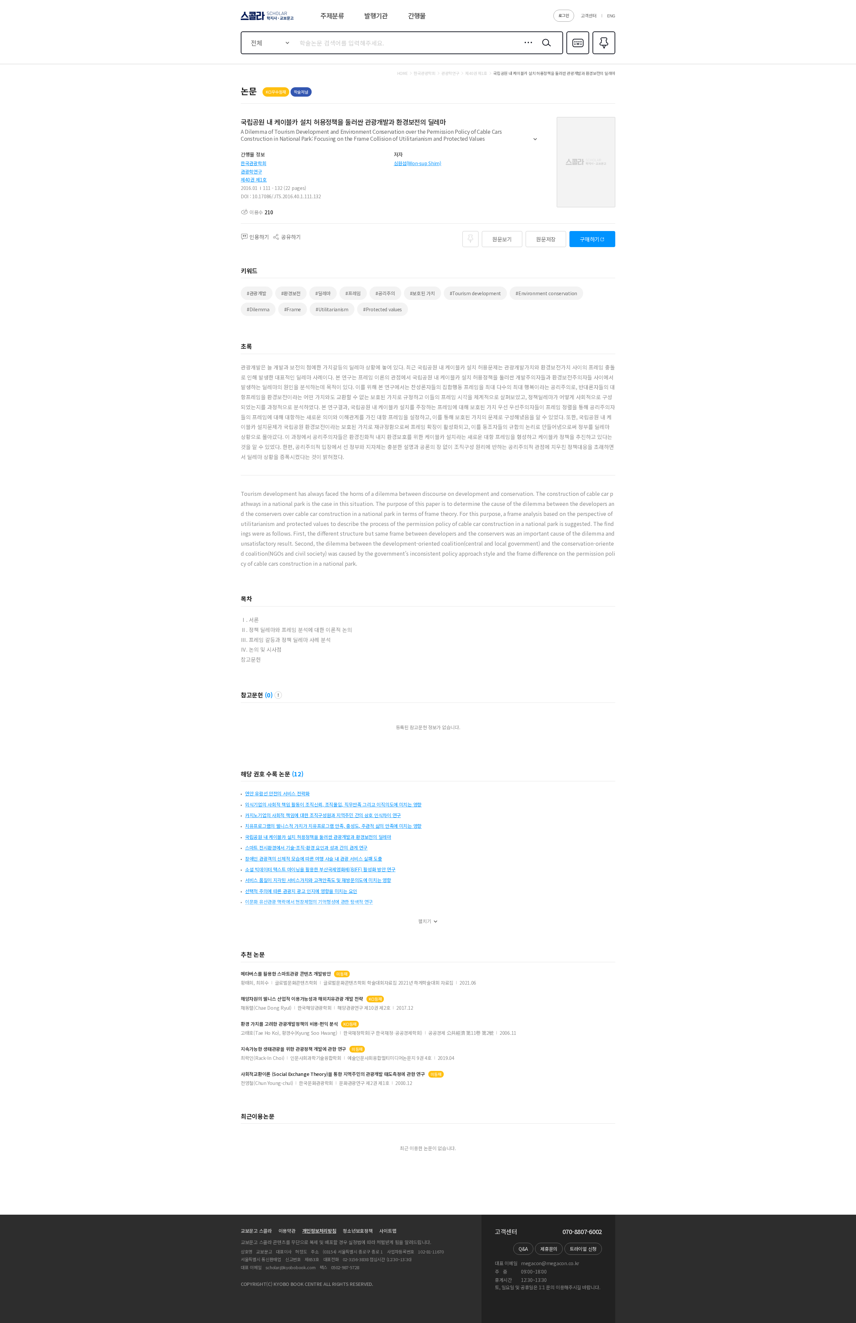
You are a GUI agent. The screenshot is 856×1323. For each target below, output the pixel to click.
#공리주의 (385, 293)
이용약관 (287, 1230)
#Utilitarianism (332, 309)
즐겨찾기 (603, 53)
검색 (545, 47)
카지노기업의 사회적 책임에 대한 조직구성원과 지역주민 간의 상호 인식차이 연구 (323, 815)
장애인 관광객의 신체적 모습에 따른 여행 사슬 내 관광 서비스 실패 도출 (313, 858)
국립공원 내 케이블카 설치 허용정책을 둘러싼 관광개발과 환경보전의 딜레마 (318, 837)
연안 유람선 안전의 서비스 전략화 (277, 793)
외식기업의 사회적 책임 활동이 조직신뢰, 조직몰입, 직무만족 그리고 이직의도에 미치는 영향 (333, 804)
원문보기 (502, 239)
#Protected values (382, 309)
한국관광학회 (253, 163)
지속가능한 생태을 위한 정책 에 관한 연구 (293, 1049)
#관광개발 (256, 293)
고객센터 (589, 15)
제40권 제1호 (254, 179)
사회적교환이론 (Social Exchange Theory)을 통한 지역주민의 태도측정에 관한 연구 (333, 1074)
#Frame (292, 309)
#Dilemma (258, 309)
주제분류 (332, 15)
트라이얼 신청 (583, 1248)
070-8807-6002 (582, 1231)
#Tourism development (475, 293)
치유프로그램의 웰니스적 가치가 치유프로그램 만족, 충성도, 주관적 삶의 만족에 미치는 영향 (333, 825)
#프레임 (353, 293)
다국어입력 (577, 53)
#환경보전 (291, 293)
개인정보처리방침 (319, 1230)
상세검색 (526, 47)
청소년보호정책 (357, 1230)
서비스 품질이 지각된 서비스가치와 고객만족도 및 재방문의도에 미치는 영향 (318, 880)
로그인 (563, 15)
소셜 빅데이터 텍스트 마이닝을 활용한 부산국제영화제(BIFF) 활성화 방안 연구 (320, 869)
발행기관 (376, 15)
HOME (402, 73)
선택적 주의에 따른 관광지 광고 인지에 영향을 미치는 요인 (301, 891)
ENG (611, 15)
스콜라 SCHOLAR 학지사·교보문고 (267, 19)
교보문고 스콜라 (256, 1230)
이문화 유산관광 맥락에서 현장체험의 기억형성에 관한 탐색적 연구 (309, 901)
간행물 (417, 15)
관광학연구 (251, 171)
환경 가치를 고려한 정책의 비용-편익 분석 (289, 1024)
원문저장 (546, 239)
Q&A (523, 1248)
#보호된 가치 (422, 293)
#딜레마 (323, 293)
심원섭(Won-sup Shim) (417, 163)
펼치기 (424, 921)
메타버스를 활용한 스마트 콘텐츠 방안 (286, 974)
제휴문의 (548, 1248)
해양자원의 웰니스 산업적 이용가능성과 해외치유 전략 (302, 999)
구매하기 (590, 239)
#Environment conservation (546, 293)
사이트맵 (387, 1230)
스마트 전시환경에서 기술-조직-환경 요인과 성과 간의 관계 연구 (306, 847)
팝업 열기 (278, 695)
